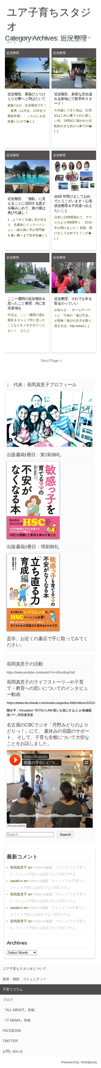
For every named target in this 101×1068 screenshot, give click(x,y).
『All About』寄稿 (18, 1010)
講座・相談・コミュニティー (24, 979)
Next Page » (51, 360)
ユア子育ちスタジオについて (24, 969)
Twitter (10, 1041)
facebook (12, 1031)
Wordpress (89, 1062)
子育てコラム (13, 989)
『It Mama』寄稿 (17, 1020)
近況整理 (12, 53)
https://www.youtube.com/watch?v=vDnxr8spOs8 (41, 672)
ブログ (8, 1000)
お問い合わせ (13, 1051)
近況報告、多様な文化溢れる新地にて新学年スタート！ (73, 98)
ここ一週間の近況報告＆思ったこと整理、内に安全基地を (26, 303)
